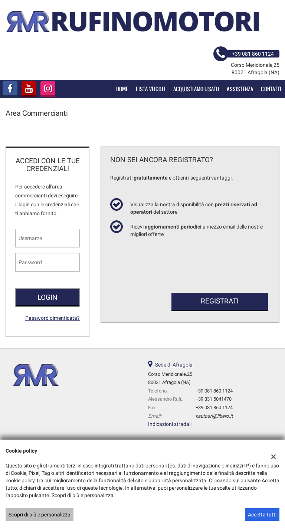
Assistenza (240, 89)
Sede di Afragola (174, 365)
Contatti (271, 89)
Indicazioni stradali (169, 424)
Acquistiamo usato (196, 89)
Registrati (220, 301)
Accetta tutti (262, 515)
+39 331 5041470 (214, 399)
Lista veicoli (151, 89)
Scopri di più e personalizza (40, 515)
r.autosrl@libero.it (214, 416)
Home (122, 89)
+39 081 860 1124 (214, 391)
